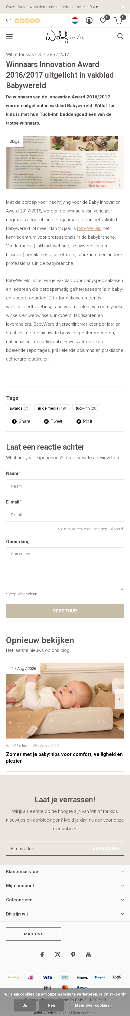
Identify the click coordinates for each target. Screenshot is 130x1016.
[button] (9, 36)
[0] (118, 20)
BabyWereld (89, 228)
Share (24, 421)
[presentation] (119, 699)
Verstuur (65, 611)
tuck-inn (87, 408)
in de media (52, 408)
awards (19, 408)
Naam (13, 473)
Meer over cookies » (93, 1005)
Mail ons (33, 934)
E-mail (13, 502)
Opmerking (18, 541)
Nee (51, 1005)
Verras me (106, 848)
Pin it (87, 421)
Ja (25, 1005)
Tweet (56, 421)
